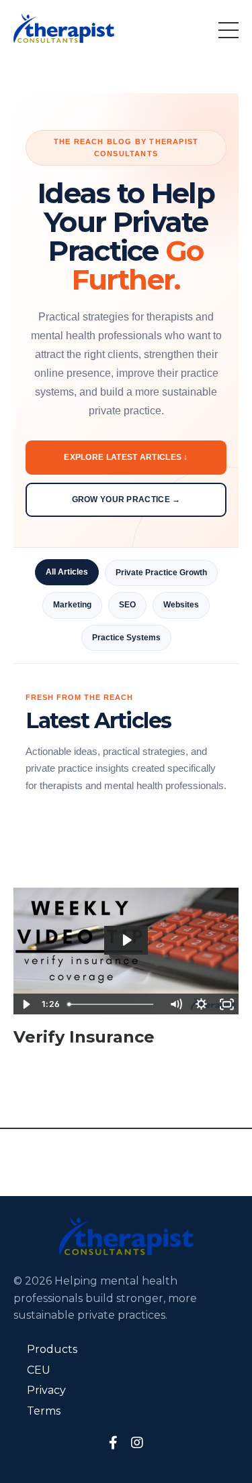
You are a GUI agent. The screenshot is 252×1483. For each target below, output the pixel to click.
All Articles (67, 572)
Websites (181, 604)
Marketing (72, 604)
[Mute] (175, 1004)
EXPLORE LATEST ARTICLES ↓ (126, 457)
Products (52, 1349)
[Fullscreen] (226, 1004)
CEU (38, 1370)
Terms (43, 1411)
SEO (127, 604)
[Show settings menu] (201, 1004)
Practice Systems (126, 637)
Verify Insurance (84, 1037)
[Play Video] (25, 1004)
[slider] (113, 1004)
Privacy (46, 1390)
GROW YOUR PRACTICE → (126, 499)
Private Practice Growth (161, 572)
